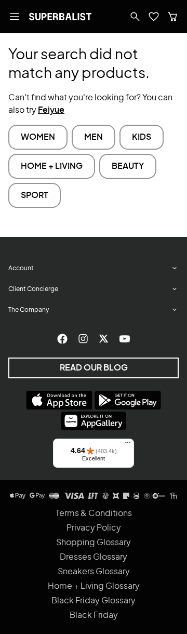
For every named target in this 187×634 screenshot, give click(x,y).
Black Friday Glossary (93, 601)
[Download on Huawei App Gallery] (93, 421)
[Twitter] (104, 339)
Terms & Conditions (94, 513)
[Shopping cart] (172, 16)
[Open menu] (14, 16)
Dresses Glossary (93, 557)
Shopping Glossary (93, 542)
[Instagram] (83, 339)
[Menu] (128, 445)
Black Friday (94, 615)
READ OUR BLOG (94, 368)
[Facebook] (62, 339)
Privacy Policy (93, 528)
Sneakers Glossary (94, 571)
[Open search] (135, 16)
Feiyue (51, 110)
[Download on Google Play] (128, 400)
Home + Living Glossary (94, 586)
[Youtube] (124, 339)
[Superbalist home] (60, 16)
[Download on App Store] (59, 400)
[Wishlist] (154, 16)
